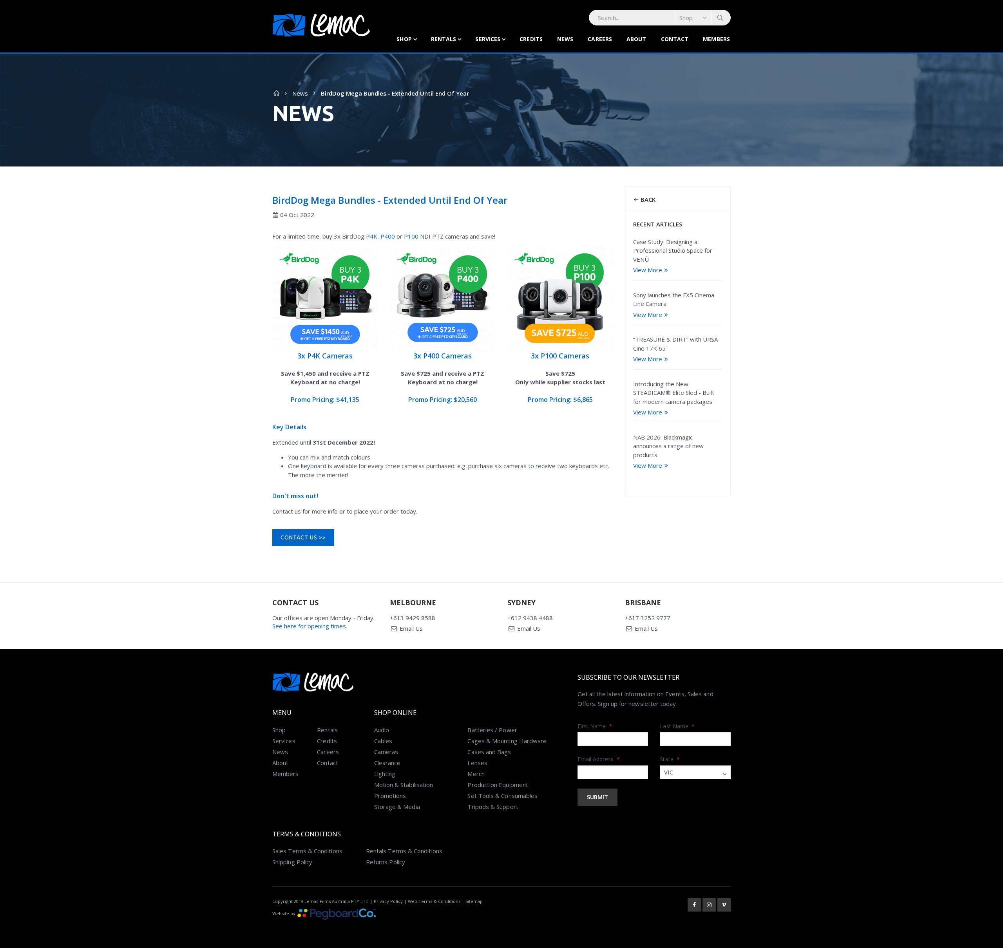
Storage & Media (397, 807)
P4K (371, 236)
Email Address (599, 759)
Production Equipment (497, 785)
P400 (387, 236)
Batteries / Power (492, 730)
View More (647, 270)
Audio (381, 730)
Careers (600, 39)
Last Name (677, 726)
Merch (475, 774)
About (636, 39)
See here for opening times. (309, 626)
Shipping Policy (292, 862)
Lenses (477, 763)
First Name (595, 726)
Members (716, 39)
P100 (411, 236)
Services (487, 39)
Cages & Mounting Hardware (507, 741)
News (565, 39)
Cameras (386, 752)
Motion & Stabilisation (403, 785)
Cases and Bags (489, 752)
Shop (403, 39)
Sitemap (474, 901)
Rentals (443, 39)
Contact (675, 39)
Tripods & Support (492, 807)
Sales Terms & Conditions (307, 851)
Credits (531, 39)
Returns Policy (385, 862)
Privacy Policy (388, 901)
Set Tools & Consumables (502, 796)
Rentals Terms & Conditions (404, 851)
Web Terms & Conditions (434, 901)
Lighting (385, 774)
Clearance (387, 763)
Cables (383, 741)
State (670, 759)
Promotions (390, 796)
